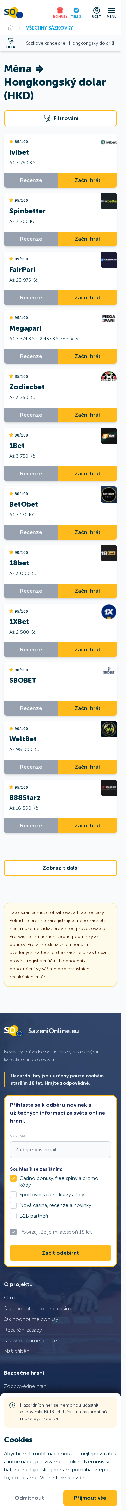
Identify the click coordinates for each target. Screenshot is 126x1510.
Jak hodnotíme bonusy (31, 1319)
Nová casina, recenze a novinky (55, 1205)
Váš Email (19, 1136)
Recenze (31, 180)
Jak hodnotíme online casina (37, 1308)
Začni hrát (88, 180)
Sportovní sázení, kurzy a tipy (51, 1194)
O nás (11, 1297)
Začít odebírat (60, 1253)
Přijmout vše (90, 1498)
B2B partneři (33, 1216)
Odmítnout (29, 1498)
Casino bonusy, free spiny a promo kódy (58, 1182)
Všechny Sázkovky (49, 28)
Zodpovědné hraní (25, 1386)
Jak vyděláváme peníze (30, 1340)
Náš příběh (16, 1351)
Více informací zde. (62, 1477)
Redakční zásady (23, 1330)
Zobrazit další (61, 868)
